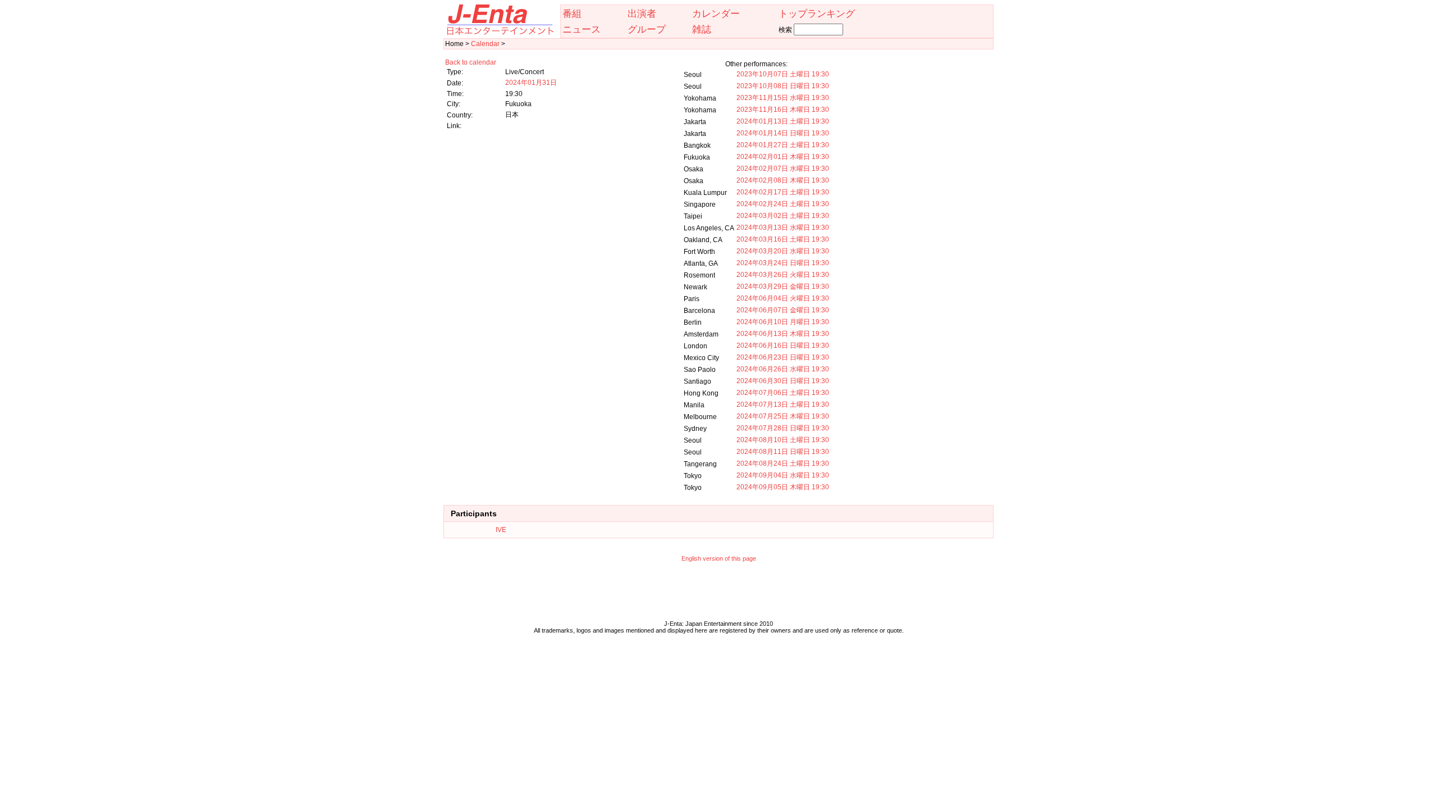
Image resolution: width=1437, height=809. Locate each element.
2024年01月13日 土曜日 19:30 (782, 121)
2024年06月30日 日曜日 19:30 (782, 381)
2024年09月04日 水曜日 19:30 (782, 475)
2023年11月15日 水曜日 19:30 (782, 98)
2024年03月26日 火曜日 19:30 (782, 275)
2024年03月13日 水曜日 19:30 (782, 227)
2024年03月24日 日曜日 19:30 (782, 263)
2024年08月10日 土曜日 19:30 (782, 440)
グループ (647, 29)
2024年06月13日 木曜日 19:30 (782, 334)
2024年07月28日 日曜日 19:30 (782, 428)
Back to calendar (470, 62)
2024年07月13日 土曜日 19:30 (782, 404)
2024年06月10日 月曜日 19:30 (782, 322)
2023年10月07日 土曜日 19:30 (782, 74)
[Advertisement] (718, 594)
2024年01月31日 (531, 83)
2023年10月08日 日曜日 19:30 (782, 86)
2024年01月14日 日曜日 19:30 (782, 133)
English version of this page (718, 558)
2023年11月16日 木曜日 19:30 (782, 109)
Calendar (485, 44)
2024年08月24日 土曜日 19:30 (782, 463)
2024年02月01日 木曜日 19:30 (782, 157)
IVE (501, 530)
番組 (572, 13)
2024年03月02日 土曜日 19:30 (782, 216)
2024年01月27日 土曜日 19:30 (782, 145)
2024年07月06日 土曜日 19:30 (782, 393)
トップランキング (817, 13)
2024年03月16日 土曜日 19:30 (782, 239)
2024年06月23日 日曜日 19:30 (782, 357)
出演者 (642, 13)
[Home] (499, 33)
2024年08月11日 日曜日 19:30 (782, 452)
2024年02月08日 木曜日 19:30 (782, 180)
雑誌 (701, 29)
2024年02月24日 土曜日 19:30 (782, 204)
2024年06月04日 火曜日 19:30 (782, 298)
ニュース (581, 29)
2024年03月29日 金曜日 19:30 (782, 286)
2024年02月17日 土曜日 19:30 (782, 192)
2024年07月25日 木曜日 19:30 (782, 416)
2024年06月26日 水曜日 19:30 (782, 369)
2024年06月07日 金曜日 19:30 (782, 310)
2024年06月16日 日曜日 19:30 (782, 345)
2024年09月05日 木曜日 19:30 (782, 487)
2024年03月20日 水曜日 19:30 (782, 251)
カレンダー (716, 13)
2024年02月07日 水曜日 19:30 (782, 168)
